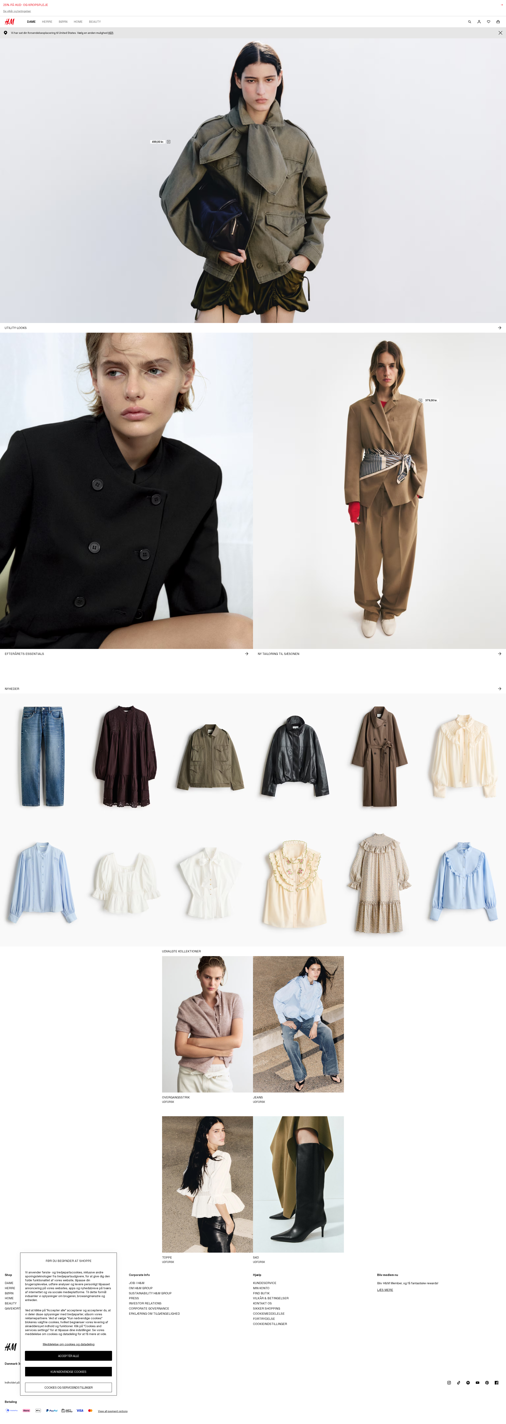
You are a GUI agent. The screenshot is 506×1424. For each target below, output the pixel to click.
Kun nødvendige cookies (68, 1371)
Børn (63, 21)
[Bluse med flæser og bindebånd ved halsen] (464, 756)
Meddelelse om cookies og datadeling (68, 1344)
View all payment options (112, 1411)
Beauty (95, 21)
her (110, 32)
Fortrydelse (264, 1318)
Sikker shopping (266, 1308)
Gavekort (13, 1308)
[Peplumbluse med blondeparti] (126, 883)
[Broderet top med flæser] (295, 883)
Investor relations (145, 1303)
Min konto (261, 1288)
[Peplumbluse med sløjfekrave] (211, 883)
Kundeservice (264, 1283)
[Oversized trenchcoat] (379, 756)
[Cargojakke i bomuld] (211, 756)
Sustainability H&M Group (150, 1293)
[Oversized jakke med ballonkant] (295, 756)
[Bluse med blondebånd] (42, 883)
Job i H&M (136, 1283)
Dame (31, 21)
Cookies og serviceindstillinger (68, 1387)
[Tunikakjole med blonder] (126, 756)
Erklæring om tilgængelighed (154, 1313)
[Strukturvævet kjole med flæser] (379, 883)
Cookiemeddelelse (269, 1313)
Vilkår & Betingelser (271, 1298)
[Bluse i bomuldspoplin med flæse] (464, 883)
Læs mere (385, 1290)
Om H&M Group (141, 1288)
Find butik (261, 1293)
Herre (47, 21)
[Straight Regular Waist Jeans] (42, 756)
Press (134, 1298)
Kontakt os (262, 1303)
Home (78, 21)
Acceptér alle (68, 1355)
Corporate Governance (149, 1308)
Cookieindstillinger (270, 1324)
